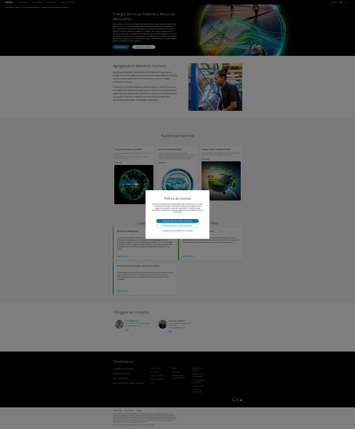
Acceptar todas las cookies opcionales (177, 221)
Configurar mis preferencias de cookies (177, 231)
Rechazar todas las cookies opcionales (177, 226)
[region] (177, 214)
